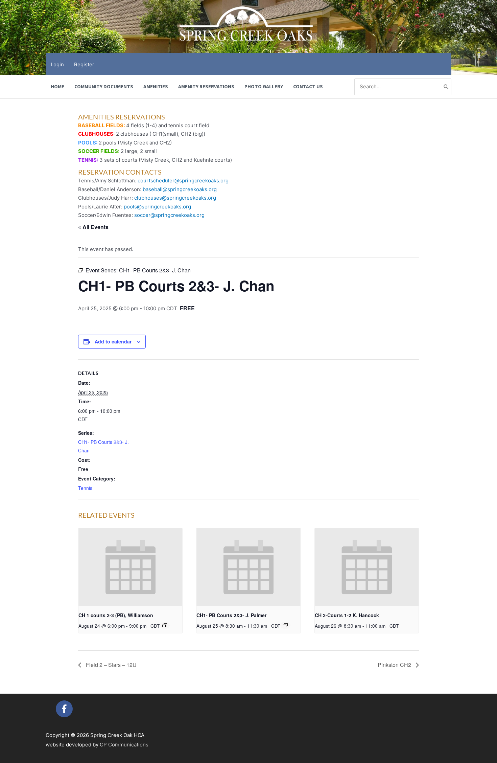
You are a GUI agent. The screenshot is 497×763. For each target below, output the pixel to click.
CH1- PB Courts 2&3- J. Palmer (231, 615)
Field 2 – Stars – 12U (111, 665)
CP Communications (124, 744)
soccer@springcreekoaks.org (169, 215)
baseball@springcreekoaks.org (180, 189)
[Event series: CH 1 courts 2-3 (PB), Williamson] (164, 625)
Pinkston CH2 (395, 665)
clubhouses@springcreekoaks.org (175, 198)
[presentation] (130, 567)
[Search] (446, 87)
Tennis (85, 488)
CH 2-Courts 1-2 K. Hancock (347, 615)
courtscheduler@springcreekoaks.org (183, 180)
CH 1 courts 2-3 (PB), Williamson (115, 615)
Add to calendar (113, 341)
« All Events (93, 227)
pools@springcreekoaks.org (157, 206)
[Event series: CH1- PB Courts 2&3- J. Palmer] (285, 625)
